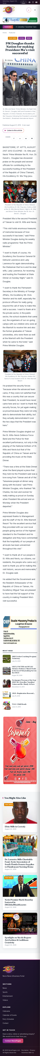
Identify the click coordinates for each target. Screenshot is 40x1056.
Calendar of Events (10, 1015)
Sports (5, 992)
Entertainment (8, 996)
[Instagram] (33, 2)
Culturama (6, 1011)
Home (5, 33)
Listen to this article (13, 130)
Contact (5, 1023)
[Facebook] (29, 2)
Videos (5, 1000)
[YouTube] (36, 2)
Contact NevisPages (13, 1041)
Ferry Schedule (8, 1019)
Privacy (32, 1050)
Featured (12, 33)
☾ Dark (23, 2)
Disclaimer (25, 1050)
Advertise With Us (27, 1052)
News (5, 988)
